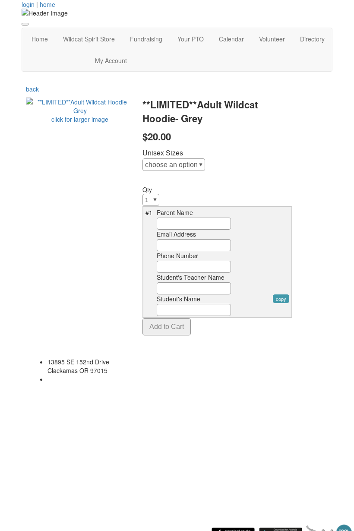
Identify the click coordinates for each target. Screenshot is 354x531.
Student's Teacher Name (190, 277)
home (47, 4)
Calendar (231, 39)
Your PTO (190, 39)
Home (40, 39)
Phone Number (177, 255)
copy (281, 298)
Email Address (176, 234)
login (28, 4)
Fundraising (146, 39)
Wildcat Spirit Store (89, 39)
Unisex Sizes (162, 153)
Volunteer (272, 39)
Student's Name (178, 298)
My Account (111, 60)
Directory (312, 39)
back (32, 89)
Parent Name (175, 212)
